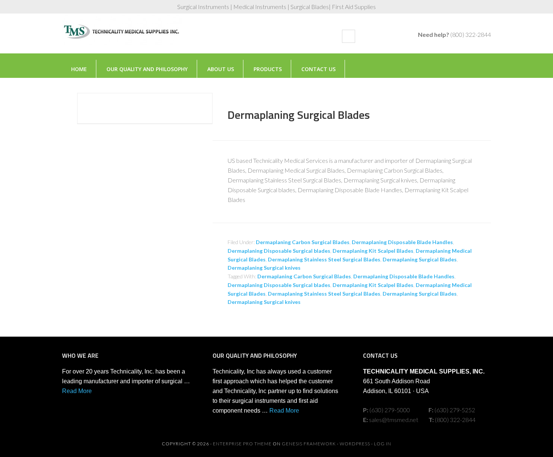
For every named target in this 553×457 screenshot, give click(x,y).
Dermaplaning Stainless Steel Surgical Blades (324, 259)
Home (79, 69)
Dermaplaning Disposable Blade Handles (402, 242)
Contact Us (318, 69)
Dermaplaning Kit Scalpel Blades (373, 250)
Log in (382, 443)
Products (268, 69)
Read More (77, 391)
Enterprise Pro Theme (242, 443)
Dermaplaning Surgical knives (264, 267)
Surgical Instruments (122, 37)
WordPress (355, 443)
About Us (220, 69)
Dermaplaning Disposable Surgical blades (279, 250)
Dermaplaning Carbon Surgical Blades (302, 242)
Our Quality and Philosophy (147, 69)
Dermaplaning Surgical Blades (299, 114)
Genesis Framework (309, 443)
